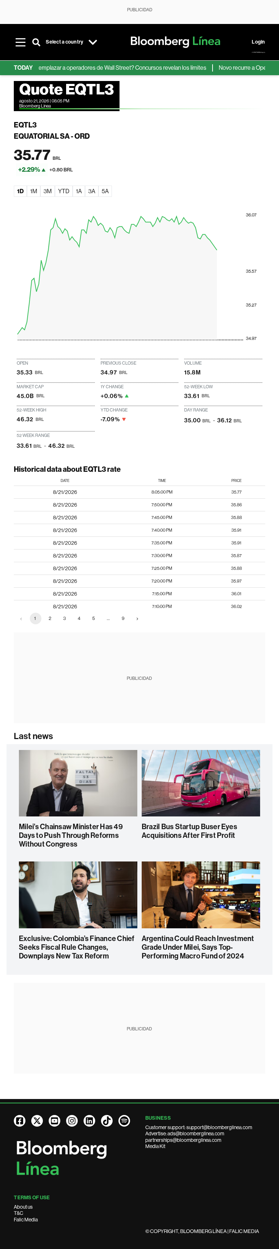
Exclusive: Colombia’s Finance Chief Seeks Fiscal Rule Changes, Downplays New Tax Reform (76, 947)
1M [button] (33, 191)
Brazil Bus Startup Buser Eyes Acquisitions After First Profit (189, 831)
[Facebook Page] (19, 1121)
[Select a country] (92, 42)
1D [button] (20, 191)
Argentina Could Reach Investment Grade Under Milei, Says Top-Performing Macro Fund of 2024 (198, 947)
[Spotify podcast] (124, 1121)
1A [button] (79, 191)
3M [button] (48, 191)
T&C (18, 1213)
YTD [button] (63, 191)
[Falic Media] (258, 52)
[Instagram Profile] (72, 1121)
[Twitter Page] (37, 1121)
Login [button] (258, 42)
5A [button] (105, 191)
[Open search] (36, 42)
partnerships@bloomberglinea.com (183, 1140)
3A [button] (91, 191)
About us (23, 1207)
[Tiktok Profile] (107, 1121)
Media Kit (155, 1146)
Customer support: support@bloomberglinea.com (198, 1127)
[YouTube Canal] (54, 1121)
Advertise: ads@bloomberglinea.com (184, 1133)
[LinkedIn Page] (89, 1121)
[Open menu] (20, 42)
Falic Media (26, 1219)
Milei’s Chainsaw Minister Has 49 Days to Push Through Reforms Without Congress (71, 835)
